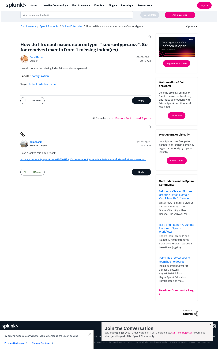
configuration (40, 76)
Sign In (204, 5)
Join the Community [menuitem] (54, 5)
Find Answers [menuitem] (80, 5)
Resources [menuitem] (144, 5)
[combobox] (89, 15)
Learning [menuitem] (126, 5)
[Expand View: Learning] (132, 5)
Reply (141, 100)
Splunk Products (49, 26)
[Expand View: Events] (103, 5)
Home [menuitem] (33, 5)
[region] (47, 339)
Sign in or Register (181, 332)
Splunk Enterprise (72, 26)
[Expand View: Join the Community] (67, 5)
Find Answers (28, 26)
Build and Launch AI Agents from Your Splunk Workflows (176, 228)
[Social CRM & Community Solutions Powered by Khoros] (190, 312)
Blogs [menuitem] (112, 5)
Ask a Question (180, 14)
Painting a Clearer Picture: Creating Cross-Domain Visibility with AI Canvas (175, 195)
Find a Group (176, 160)
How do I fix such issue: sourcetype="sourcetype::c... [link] (115, 26)
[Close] (89, 334)
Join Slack (176, 115)
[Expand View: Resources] (151, 5)
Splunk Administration (43, 84)
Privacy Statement (14, 343)
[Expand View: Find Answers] (89, 5)
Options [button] (189, 26)
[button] (149, 37)
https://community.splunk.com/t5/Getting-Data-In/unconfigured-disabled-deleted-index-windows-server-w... (83, 159)
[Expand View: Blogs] (116, 5)
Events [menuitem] (98, 5)
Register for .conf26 (177, 63)
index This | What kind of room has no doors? (174, 259)
